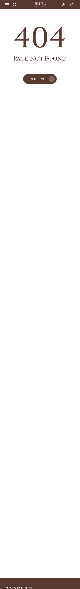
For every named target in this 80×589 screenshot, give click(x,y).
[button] (7, 5)
